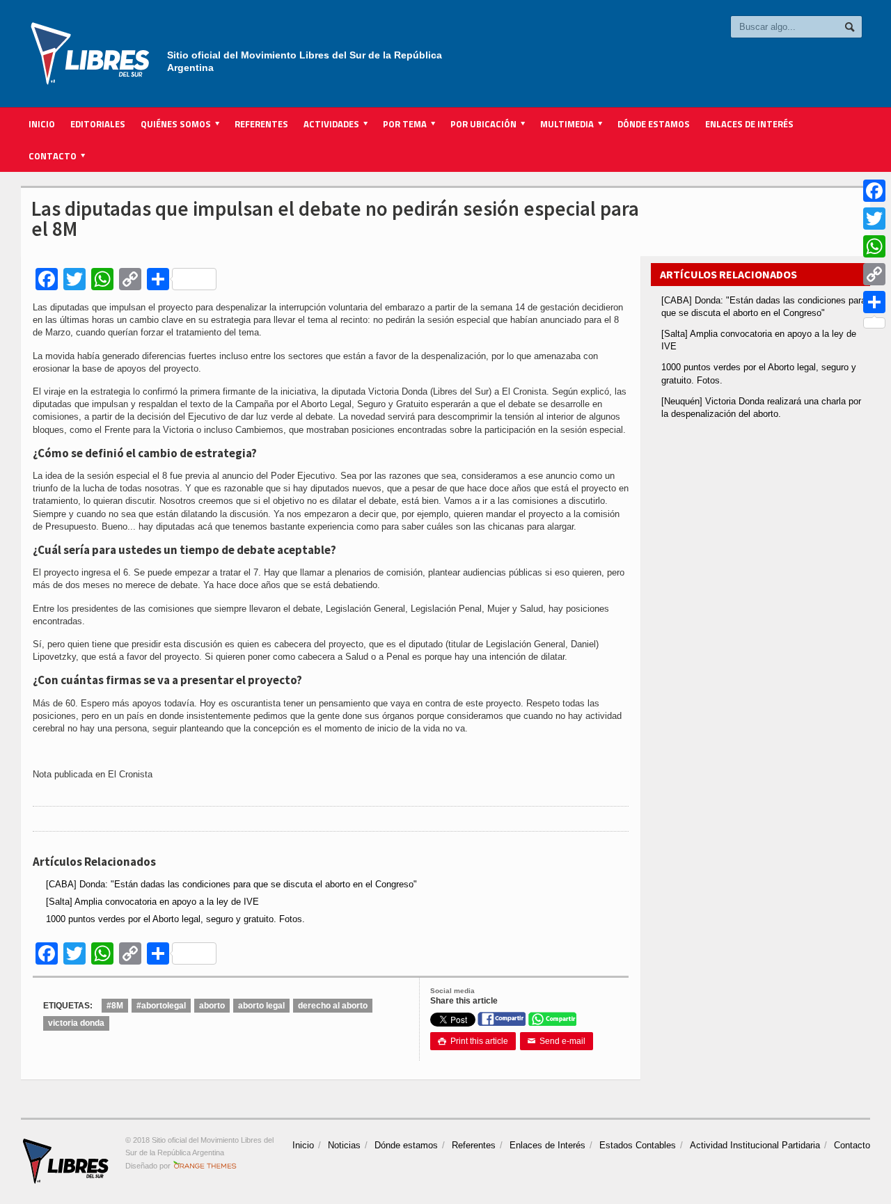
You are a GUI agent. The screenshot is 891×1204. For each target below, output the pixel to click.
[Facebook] (874, 191)
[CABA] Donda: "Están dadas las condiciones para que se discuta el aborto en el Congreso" (231, 884)
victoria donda (76, 1023)
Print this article (473, 1041)
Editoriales (97, 124)
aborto (212, 1006)
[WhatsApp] (874, 246)
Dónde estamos (653, 124)
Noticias (344, 1145)
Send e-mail (556, 1041)
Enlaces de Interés (749, 124)
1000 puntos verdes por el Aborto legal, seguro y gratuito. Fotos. (175, 919)
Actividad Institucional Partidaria (755, 1145)
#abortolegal (161, 1006)
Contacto (852, 1145)
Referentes (261, 124)
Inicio (42, 124)
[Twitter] (874, 218)
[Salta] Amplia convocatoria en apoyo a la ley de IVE (152, 901)
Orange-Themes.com (205, 1165)
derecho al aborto (333, 1006)
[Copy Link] (874, 274)
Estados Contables (637, 1145)
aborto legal (261, 1006)
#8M (115, 1006)
